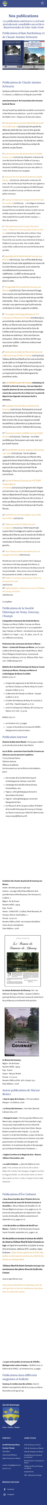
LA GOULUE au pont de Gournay (19, 383)
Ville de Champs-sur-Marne (33, 1452)
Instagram (10, 1494)
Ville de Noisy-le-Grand (32, 1445)
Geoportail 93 (28, 1472)
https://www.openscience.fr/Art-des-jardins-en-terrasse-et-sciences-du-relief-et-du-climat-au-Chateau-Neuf (23, 1256)
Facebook (10, 1489)
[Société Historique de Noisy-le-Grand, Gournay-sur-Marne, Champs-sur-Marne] (5, 5)
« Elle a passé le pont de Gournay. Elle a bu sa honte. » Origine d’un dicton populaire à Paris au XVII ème (22, 229)
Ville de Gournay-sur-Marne (33, 1448)
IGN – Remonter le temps (33, 1475)
